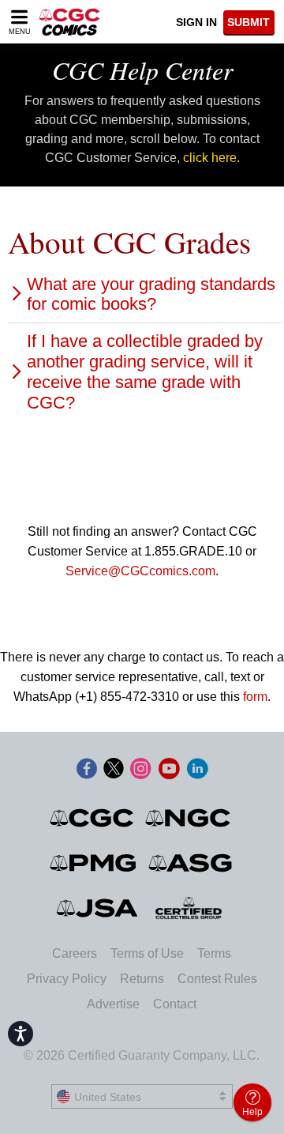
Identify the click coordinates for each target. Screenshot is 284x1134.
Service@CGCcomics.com (140, 571)
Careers (74, 953)
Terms (214, 953)
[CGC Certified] (69, 21)
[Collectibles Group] (189, 908)
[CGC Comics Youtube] (169, 769)
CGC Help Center (142, 70)
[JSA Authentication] (97, 908)
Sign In (196, 22)
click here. (211, 157)
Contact (174, 1004)
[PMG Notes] (94, 863)
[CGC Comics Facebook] (87, 769)
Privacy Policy (66, 978)
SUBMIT (248, 22)
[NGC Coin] (189, 818)
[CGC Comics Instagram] (140, 769)
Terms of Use (147, 953)
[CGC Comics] (92, 818)
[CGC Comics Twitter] (113, 769)
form (255, 696)
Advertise (113, 1004)
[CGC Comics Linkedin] (197, 769)
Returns (142, 978)
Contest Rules (217, 978)
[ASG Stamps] (191, 863)
